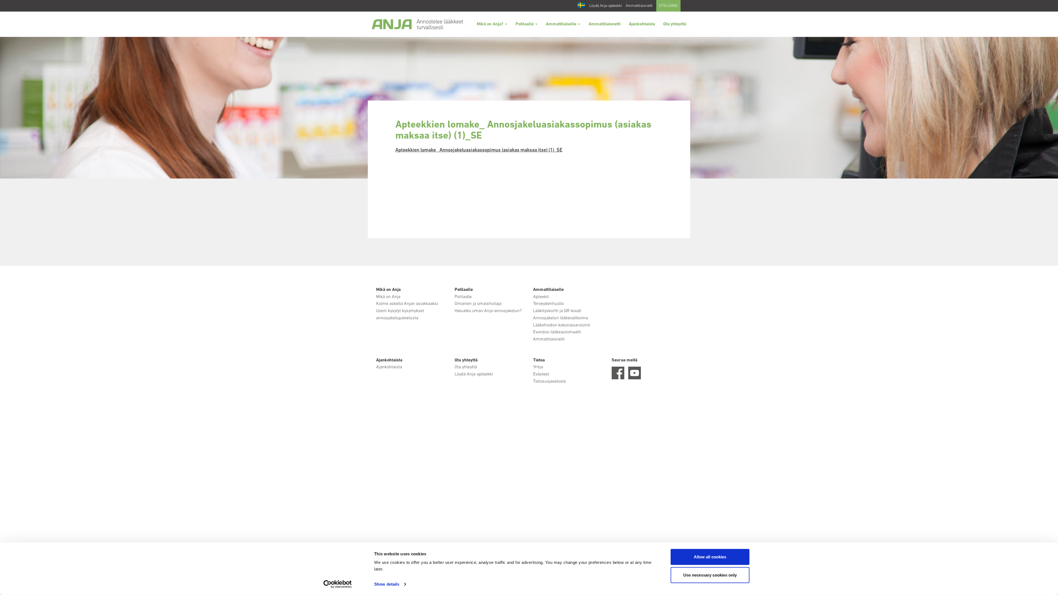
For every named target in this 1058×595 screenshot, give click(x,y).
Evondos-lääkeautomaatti (557, 332)
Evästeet (541, 374)
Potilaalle (525, 24)
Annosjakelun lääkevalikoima (560, 318)
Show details (386, 584)
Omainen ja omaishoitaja (478, 304)
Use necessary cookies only (710, 574)
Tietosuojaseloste (549, 381)
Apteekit (541, 297)
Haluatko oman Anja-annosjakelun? (488, 311)
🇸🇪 (581, 5)
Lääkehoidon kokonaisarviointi (561, 325)
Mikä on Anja (388, 297)
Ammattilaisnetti (639, 6)
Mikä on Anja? (490, 24)
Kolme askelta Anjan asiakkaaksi (407, 304)
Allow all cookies (710, 557)
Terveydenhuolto (548, 304)
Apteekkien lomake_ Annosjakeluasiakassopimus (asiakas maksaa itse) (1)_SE (478, 150)
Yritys (538, 367)
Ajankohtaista (642, 24)
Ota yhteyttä (674, 24)
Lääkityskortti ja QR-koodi (557, 311)
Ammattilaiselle (561, 24)
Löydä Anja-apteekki (605, 6)
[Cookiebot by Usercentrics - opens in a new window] (338, 584)
